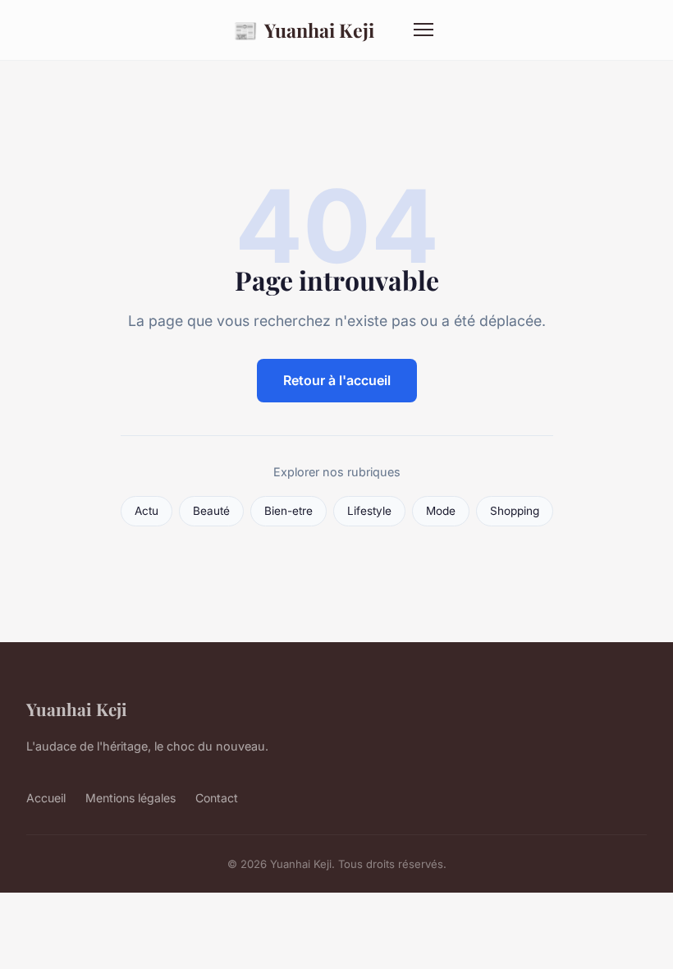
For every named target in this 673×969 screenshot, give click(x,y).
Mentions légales (130, 798)
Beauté (211, 510)
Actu (146, 510)
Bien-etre (288, 510)
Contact (216, 798)
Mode (441, 510)
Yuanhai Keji (303, 29)
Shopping (514, 510)
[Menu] (423, 29)
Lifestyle (369, 510)
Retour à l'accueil (337, 380)
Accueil (46, 798)
